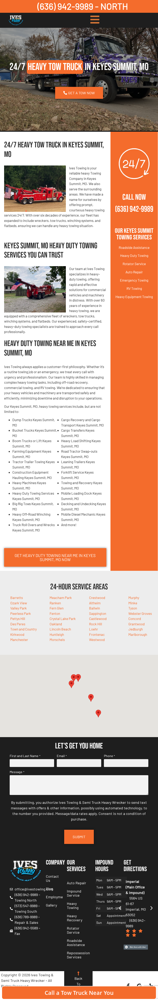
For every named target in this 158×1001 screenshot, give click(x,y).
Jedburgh (135, 629)
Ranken (55, 603)
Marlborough (137, 634)
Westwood (97, 639)
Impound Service (74, 893)
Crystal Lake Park (63, 618)
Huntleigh (57, 634)
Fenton (55, 613)
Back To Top (78, 984)
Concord (134, 618)
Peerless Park (20, 613)
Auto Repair (134, 272)
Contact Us (52, 878)
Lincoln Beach (60, 629)
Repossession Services (78, 955)
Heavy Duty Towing (134, 255)
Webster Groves (140, 613)
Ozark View (18, 603)
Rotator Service (134, 264)
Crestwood (97, 597)
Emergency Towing (134, 280)
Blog (49, 888)
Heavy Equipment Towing (134, 297)
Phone (109, 755)
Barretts (16, 597)
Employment (54, 897)
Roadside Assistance (134, 247)
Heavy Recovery (74, 918)
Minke (132, 603)
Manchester (19, 639)
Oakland (56, 624)
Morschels (57, 639)
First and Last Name (25, 755)
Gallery (51, 905)
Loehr (93, 629)
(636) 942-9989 (134, 209)
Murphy (133, 597)
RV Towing (134, 288)
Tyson (132, 608)
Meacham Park (61, 597)
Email (61, 755)
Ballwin (94, 608)
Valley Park (18, 608)
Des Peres (17, 624)
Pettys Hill (17, 618)
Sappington (97, 613)
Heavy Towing (73, 905)
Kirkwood (17, 634)
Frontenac (97, 634)
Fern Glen (57, 608)
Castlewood (98, 618)
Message (17, 772)
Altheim (95, 603)
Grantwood (136, 624)
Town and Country (23, 629)
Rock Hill (95, 624)
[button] (78, 677)
